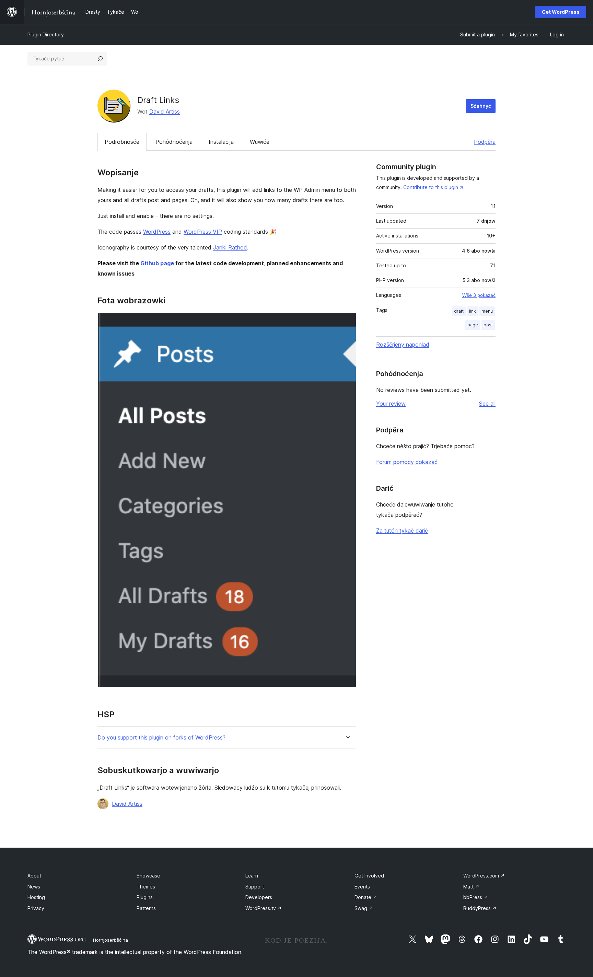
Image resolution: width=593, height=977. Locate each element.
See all (487, 403)
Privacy (35, 908)
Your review (391, 403)
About (34, 876)
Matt (471, 886)
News (33, 886)
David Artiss (164, 111)
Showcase (148, 876)
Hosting (36, 897)
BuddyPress (480, 908)
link (472, 311)
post (488, 324)
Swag (363, 908)
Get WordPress (561, 12)
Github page (157, 263)
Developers (258, 897)
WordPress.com (484, 876)
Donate (365, 897)
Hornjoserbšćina (110, 940)
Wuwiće (259, 141)
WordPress (157, 231)
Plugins (145, 897)
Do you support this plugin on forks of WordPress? (161, 737)
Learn (251, 876)
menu (487, 311)
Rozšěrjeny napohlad (402, 344)
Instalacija (221, 141)
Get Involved (369, 876)
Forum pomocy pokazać (407, 461)
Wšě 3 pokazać (479, 295)
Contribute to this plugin (430, 187)
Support (254, 886)
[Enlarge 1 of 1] (347, 321)
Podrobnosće (122, 141)
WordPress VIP (203, 231)
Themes (146, 886)
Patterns (146, 908)
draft (459, 311)
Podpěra (485, 141)
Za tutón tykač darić (402, 530)
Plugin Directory (45, 34)
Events (362, 886)
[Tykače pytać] (100, 59)
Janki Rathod (230, 247)
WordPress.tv (263, 908)
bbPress (475, 897)
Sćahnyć (480, 106)
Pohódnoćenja (174, 141)
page (472, 324)
